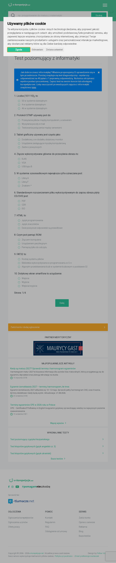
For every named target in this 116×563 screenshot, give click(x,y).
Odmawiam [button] (37, 49)
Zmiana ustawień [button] (54, 49)
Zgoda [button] (18, 49)
